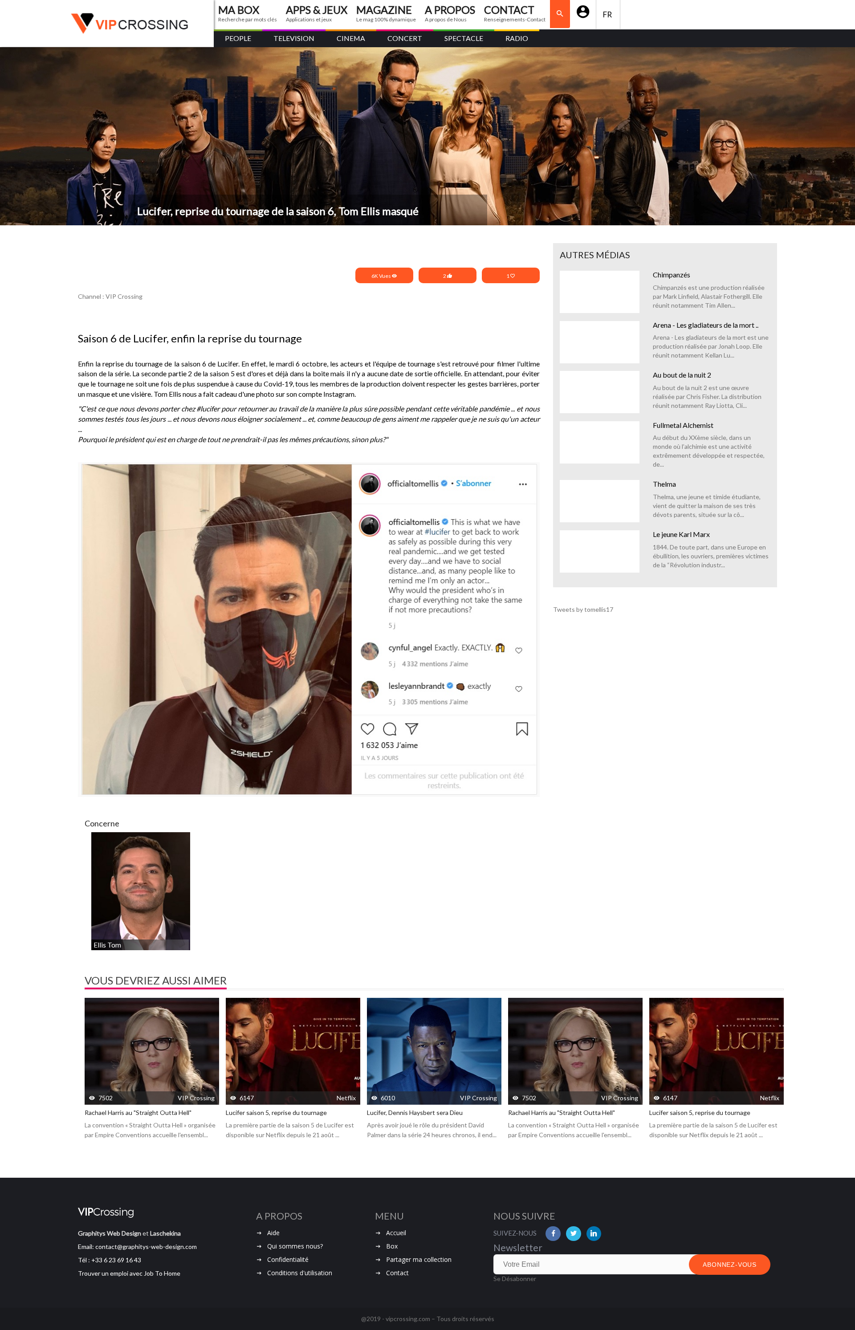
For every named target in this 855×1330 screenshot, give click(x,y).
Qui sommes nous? (295, 1246)
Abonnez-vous (730, 1264)
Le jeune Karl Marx (681, 534)
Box (392, 1246)
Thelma (664, 484)
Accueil (396, 1232)
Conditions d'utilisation (299, 1273)
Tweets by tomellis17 (583, 609)
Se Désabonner (514, 1278)
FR (608, 14)
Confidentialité (288, 1259)
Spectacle (463, 38)
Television (293, 38)
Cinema (351, 38)
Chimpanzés (671, 274)
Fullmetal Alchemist (683, 425)
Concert (404, 38)
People (238, 38)
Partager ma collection (419, 1259)
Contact (397, 1273)
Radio (516, 38)
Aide (273, 1232)
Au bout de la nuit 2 (682, 374)
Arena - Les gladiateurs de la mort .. (705, 325)
